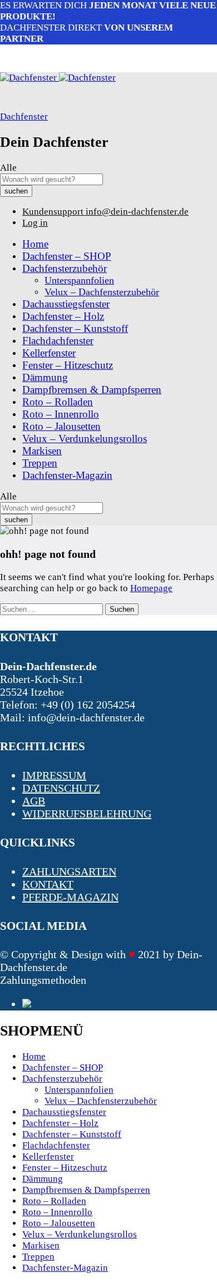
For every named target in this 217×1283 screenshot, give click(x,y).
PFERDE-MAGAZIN (70, 897)
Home (35, 244)
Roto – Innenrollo (60, 414)
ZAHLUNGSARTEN (69, 871)
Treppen (39, 463)
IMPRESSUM (54, 775)
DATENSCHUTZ (61, 788)
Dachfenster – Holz (63, 316)
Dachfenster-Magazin (67, 475)
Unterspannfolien (79, 280)
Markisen (42, 451)
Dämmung (45, 377)
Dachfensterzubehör (62, 1078)
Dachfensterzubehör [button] (64, 268)
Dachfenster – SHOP (66, 256)
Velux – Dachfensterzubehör (102, 292)
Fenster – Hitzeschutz (67, 365)
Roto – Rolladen (57, 402)
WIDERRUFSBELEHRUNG (86, 814)
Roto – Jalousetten (61, 426)
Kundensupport (52, 211)
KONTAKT (47, 884)
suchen (16, 191)
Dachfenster (24, 116)
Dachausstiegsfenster (66, 304)
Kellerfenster (49, 353)
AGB (33, 801)
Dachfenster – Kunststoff (75, 328)
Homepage (151, 588)
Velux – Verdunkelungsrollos (84, 438)
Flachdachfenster (57, 340)
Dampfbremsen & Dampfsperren (91, 389)
